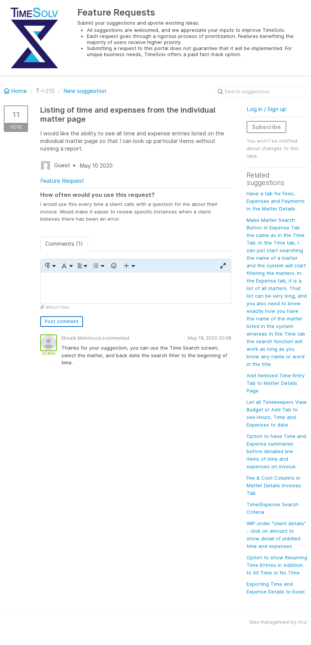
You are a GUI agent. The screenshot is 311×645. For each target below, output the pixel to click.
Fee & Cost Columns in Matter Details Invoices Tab (274, 485)
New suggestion (84, 90)
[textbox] (135, 288)
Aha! (302, 622)
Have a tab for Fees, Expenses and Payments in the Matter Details (276, 201)
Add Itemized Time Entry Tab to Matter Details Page (276, 383)
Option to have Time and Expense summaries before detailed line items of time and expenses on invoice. (276, 451)
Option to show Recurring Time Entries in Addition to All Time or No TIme (277, 565)
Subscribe (266, 126)
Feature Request (62, 180)
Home (18, 90)
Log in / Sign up (266, 109)
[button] (50, 266)
